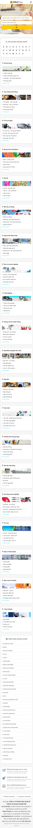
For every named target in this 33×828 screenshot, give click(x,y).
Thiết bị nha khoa (7, 626)
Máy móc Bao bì (7, 394)
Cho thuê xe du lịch (9, 538)
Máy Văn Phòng (7, 447)
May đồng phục (7, 363)
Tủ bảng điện (6, 566)
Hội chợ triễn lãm (7, 339)
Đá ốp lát (5, 480)
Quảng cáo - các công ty (9, 332)
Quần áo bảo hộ (7, 224)
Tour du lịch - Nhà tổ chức (10, 535)
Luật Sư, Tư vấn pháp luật (10, 274)
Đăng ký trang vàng (17, 769)
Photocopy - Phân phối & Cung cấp (12, 449)
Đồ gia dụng (8, 63)
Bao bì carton (7, 195)
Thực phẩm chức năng (9, 621)
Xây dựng (5, 755)
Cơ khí (5, 657)
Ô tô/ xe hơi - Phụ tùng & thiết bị (11, 130)
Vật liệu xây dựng (9, 465)
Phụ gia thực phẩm (8, 109)
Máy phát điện (7, 569)
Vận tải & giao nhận (8, 682)
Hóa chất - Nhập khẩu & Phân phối (13, 418)
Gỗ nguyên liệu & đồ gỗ (9, 689)
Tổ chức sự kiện (7, 337)
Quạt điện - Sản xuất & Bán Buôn (12, 78)
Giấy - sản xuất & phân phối (10, 245)
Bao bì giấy (6, 253)
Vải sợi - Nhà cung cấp (9, 368)
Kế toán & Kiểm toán (8, 277)
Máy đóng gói (7, 392)
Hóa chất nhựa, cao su (9, 425)
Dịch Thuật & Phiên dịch (9, 279)
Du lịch (6, 523)
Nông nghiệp (6, 717)
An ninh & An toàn (8, 643)
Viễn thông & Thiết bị (8, 752)
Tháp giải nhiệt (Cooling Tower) (11, 598)
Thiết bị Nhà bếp (8, 73)
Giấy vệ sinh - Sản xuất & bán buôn (12, 250)
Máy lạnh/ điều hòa (8, 593)
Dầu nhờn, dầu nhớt (8, 138)
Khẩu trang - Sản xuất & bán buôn (12, 222)
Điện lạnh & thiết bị (10, 580)
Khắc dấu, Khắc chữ (8, 282)
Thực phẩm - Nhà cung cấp (10, 102)
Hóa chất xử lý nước (9, 423)
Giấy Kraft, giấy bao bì (9, 248)
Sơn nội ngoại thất (8, 483)
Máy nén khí (7, 310)
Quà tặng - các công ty (9, 504)
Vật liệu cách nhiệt (8, 595)
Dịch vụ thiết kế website (16, 785)
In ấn (4, 696)
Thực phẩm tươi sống (9, 107)
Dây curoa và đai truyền (10, 305)
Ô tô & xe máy (8, 120)
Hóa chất (7, 408)
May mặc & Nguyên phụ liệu (12, 350)
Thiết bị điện (6, 561)
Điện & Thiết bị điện (10, 552)
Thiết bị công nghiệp (9, 303)
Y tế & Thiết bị (8, 609)
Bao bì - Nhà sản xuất (9, 188)
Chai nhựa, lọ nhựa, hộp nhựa (11, 162)
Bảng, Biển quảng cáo (9, 334)
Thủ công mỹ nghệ (8, 738)
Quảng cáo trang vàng (17, 777)
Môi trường (6, 706)
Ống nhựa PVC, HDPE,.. (9, 167)
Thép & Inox (6, 734)
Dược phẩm (6, 619)
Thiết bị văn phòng (8, 452)
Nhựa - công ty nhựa (8, 159)
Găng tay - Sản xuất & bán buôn (11, 219)
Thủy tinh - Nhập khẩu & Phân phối (12, 509)
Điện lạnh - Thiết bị (8, 590)
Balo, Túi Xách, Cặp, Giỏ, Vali (10, 512)
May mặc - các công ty (9, 360)
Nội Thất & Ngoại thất (9, 713)
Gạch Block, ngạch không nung (11, 478)
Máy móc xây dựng (8, 389)
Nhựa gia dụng (7, 80)
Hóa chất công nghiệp (9, 420)
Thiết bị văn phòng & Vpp (11, 437)
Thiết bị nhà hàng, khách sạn (11, 75)
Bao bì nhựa (6, 164)
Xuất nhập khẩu (7, 759)
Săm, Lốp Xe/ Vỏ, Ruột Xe (9, 135)
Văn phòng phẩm (7, 454)
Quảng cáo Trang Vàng (25, 796)
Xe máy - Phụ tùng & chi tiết (10, 133)
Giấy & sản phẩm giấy (10, 235)
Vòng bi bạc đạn (8, 308)
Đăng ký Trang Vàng (9, 796)
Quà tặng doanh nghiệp (11, 494)
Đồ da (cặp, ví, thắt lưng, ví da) (11, 507)
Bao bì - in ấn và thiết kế (10, 190)
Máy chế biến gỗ (7, 397)
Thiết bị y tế (6, 624)
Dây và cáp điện (7, 564)
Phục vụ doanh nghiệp (11, 264)
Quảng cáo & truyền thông (12, 322)
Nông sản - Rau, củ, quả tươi (10, 104)
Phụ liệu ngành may (8, 365)
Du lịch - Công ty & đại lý (10, 533)
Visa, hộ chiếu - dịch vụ (10, 540)
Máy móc (6, 379)
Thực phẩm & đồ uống (11, 92)
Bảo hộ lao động (9, 207)
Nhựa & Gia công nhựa (11, 149)
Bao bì (6, 178)
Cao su (5, 654)
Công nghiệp (8, 293)
